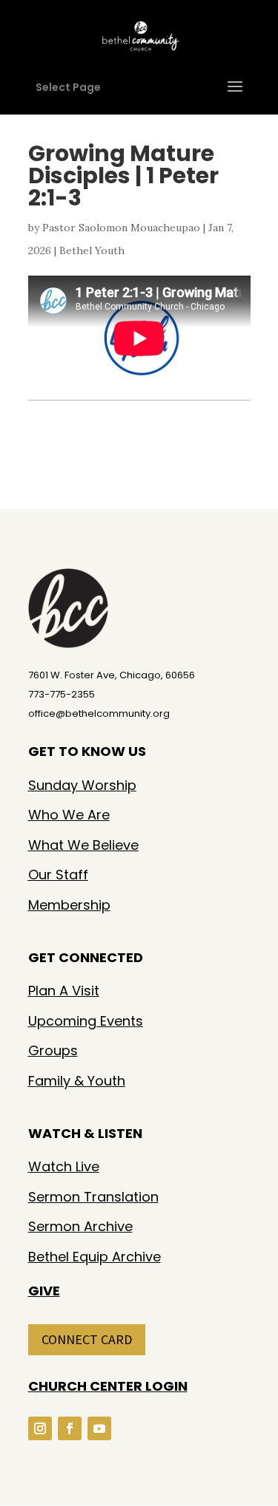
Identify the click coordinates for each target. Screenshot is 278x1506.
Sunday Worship (82, 785)
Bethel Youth (92, 250)
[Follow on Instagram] (40, 1428)
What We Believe (83, 845)
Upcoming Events (85, 1021)
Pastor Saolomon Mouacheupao (121, 227)
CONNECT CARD (87, 1339)
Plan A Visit (63, 990)
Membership (69, 905)
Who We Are (69, 814)
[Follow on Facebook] (70, 1428)
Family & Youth (76, 1080)
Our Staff (58, 874)
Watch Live (63, 1166)
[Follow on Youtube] (99, 1428)
